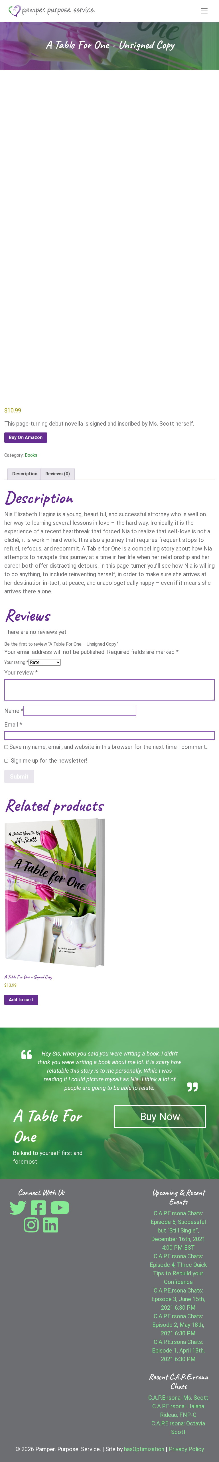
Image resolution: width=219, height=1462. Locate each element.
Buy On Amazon (25, 437)
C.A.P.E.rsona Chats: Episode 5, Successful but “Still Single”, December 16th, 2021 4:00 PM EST (178, 1230)
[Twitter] (19, 1212)
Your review (21, 672)
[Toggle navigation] (204, 11)
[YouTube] (61, 1212)
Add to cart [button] (21, 999)
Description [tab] (24, 473)
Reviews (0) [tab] (57, 473)
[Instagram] (33, 1229)
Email (13, 724)
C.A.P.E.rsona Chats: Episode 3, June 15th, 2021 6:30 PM (178, 1299)
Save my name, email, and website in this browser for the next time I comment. (108, 746)
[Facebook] (40, 1212)
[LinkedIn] (50, 1229)
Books (31, 455)
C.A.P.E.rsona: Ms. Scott (178, 1397)
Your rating (16, 662)
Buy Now (160, 1117)
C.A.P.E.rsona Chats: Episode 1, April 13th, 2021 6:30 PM (178, 1351)
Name (13, 710)
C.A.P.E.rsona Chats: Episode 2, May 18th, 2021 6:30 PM (178, 1325)
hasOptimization (144, 1449)
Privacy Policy (186, 1449)
